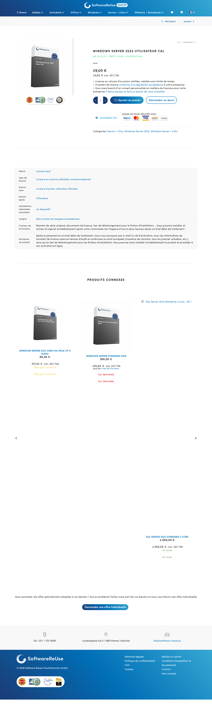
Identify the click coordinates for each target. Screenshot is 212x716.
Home (23, 12)
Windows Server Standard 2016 (106, 355)
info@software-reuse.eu (167, 640)
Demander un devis (161, 100)
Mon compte (169, 673)
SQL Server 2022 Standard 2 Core (167, 536)
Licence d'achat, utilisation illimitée (56, 188)
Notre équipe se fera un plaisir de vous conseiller (136, 91)
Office (75, 12)
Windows (93, 12)
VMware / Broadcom (148, 12)
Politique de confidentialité (140, 660)
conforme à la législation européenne (141, 84)
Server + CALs (117, 12)
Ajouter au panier (129, 100)
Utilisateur (42, 198)
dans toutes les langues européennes (58, 218)
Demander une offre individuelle (105, 607)
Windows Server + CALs (164, 131)
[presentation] (17, 438)
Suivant (188, 21)
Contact (166, 669)
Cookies (129, 669)
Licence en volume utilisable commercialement (63, 179)
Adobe (36, 12)
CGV (127, 665)
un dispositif (43, 209)
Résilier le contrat (171, 656)
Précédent (170, 21)
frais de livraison (110, 368)
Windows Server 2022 (137, 131)
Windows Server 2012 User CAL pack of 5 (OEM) (45, 352)
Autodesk (55, 12)
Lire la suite (47, 342)
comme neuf (43, 171)
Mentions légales (134, 656)
